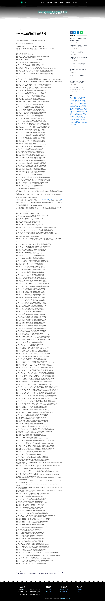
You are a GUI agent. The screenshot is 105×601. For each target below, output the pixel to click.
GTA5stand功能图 (81, 100)
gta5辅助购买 (79, 114)
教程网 (55, 2)
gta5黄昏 (84, 114)
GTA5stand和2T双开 (74, 102)
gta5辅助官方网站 (79, 111)
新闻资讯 (43, 2)
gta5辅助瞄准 (74, 114)
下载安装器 (61, 2)
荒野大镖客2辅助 (75, 2)
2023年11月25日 (73, 84)
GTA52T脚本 (82, 119)
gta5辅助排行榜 (77, 113)
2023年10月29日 (73, 91)
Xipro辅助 (72, 122)
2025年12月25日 (73, 42)
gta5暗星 (81, 103)
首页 (38, 2)
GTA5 (81, 98)
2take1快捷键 (83, 97)
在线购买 (68, 2)
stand (71, 121)
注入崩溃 (81, 122)
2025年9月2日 (73, 72)
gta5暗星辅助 (75, 105)
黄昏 (75, 124)
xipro (85, 121)
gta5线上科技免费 (80, 108)
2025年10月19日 (73, 60)
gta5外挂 (76, 103)
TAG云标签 (68, 598)
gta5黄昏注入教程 (74, 116)
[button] (87, 2)
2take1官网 (77, 97)
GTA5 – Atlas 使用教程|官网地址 (77, 75)
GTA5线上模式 (73, 108)
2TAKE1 (72, 97)
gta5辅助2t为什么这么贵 (78, 109)
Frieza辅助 (77, 98)
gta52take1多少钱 (81, 117)
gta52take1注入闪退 (74, 119)
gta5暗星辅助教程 (82, 105)
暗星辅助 (77, 122)
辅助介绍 (49, 2)
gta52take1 (80, 116)
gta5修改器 (72, 103)
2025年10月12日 (73, 66)
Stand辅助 (75, 121)
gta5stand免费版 (73, 100)
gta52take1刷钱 (73, 117)
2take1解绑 (72, 98)
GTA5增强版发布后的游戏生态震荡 (78, 64)
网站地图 (63, 598)
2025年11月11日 (73, 54)
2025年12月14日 (73, 48)
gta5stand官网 (82, 102)
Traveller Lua (81, 121)
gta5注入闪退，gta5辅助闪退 (80, 106)
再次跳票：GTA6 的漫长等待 (76, 52)
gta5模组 (72, 106)
